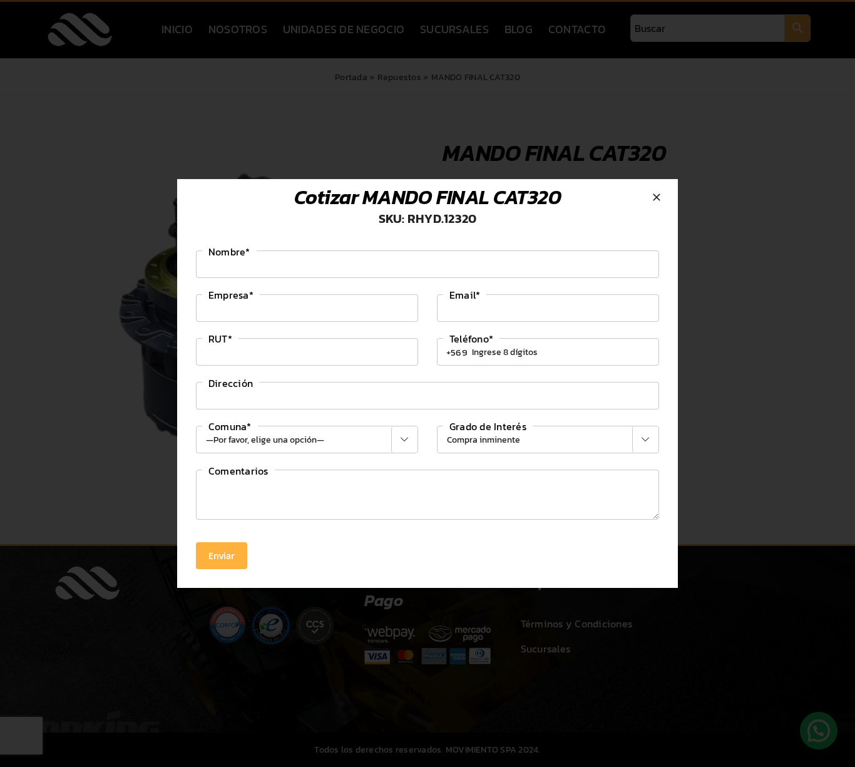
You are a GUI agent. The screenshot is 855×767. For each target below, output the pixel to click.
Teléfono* (471, 338)
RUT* (220, 338)
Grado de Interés (487, 426)
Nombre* (229, 251)
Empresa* (230, 294)
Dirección (230, 383)
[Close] (656, 197)
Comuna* (230, 426)
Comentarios (238, 470)
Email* (464, 294)
